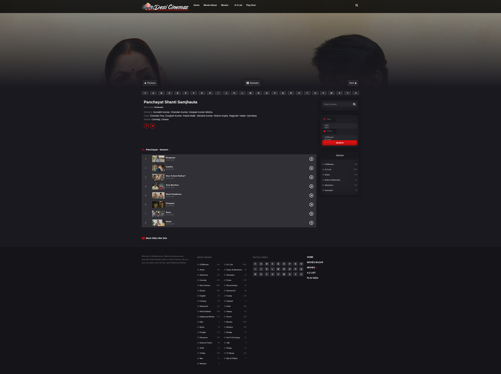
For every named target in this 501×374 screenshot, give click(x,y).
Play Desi (251, 5)
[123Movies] (339, 137)
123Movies (329, 164)
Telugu (229, 348)
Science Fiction (206, 343)
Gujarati (229, 301)
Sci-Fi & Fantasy (233, 337)
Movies (224, 5)
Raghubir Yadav (237, 115)
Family (229, 296)
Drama (165, 119)
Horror (229, 317)
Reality (229, 332)
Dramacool (230, 291)
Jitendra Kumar (205, 115)
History (229, 311)
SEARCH (340, 143)
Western (203, 364)
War (201, 358)
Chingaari (170, 203)
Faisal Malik (189, 115)
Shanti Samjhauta (173, 194)
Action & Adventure (332, 180)
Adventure (329, 185)
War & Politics (232, 358)
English (203, 296)
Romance (204, 337)
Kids (201, 322)
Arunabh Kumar (161, 112)
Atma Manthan (172, 185)
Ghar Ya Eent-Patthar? (176, 176)
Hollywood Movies (207, 317)
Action (327, 175)
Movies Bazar (210, 5)
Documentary (231, 285)
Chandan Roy (157, 115)
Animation (329, 190)
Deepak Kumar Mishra (200, 112)
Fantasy (203, 301)
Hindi (228, 306)
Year (329, 119)
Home (196, 5)
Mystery (229, 327)
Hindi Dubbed (205, 311)
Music (202, 327)
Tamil (202, 348)
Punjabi (203, 332)
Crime (228, 280)
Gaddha (169, 167)
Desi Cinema (205, 285)
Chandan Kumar (179, 112)
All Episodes (158, 107)
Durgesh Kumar (173, 115)
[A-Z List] (339, 139)
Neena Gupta (221, 115)
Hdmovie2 (204, 306)
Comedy (156, 119)
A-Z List (238, 5)
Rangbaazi (170, 158)
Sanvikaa (252, 115)
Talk (228, 343)
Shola (168, 212)
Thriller (202, 353)
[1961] (339, 125)
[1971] (339, 128)
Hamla (168, 221)
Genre (329, 131)
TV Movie (230, 353)
